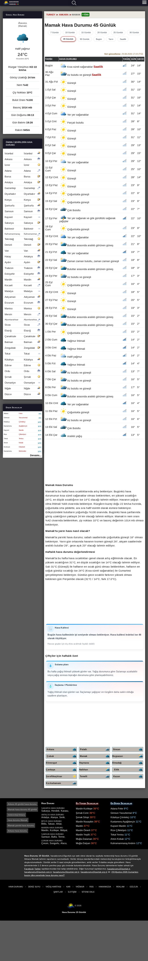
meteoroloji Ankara (16, 815)
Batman (18, 342)
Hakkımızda (105, 887)
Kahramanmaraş (22, 234)
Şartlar (58, 892)
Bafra (54, 837)
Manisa (18, 308)
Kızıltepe (54, 830)
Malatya (18, 291)
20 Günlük (102, 32)
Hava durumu (11, 3)
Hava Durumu (16, 887)
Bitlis (43, 824)
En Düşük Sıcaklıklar (121, 803)
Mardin (18, 279)
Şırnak (18, 377)
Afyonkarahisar (21, 320)
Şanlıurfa (19, 205)
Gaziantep (20, 188)
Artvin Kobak (117, 839)
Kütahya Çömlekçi (120, 817)
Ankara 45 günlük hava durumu (22, 804)
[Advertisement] (95, 461)
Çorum (44, 843)
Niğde (17, 388)
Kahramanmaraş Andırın (123, 843)
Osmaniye (20, 382)
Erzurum (19, 302)
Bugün (99, 39)
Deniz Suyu (34, 887)
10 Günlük (70, 32)
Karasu (64, 811)
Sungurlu (54, 843)
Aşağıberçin (23, 426)
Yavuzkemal (23, 417)
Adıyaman (20, 297)
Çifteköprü (22, 434)
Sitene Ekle (88, 892)
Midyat (63, 830)
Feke (20, 413)
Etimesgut (51, 763)
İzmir (17, 165)
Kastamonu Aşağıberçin (123, 821)
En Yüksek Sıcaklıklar (87, 803)
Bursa (17, 176)
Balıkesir (19, 228)
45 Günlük (68, 39)
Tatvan (51, 824)
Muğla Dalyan (83, 843)
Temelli (83, 776)
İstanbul (18, 153)
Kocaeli (18, 285)
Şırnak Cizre (82, 813)
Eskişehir (19, 274)
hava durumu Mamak (17, 820)
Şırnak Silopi (82, 817)
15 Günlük (86, 32)
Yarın (111, 39)
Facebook (29, 869)
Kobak (21, 443)
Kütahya (19, 359)
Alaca (63, 843)
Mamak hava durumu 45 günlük (22, 809)
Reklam (120, 887)
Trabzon (19, 268)
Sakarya (19, 223)
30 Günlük (134, 32)
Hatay (19, 256)
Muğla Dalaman (84, 839)
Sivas (17, 324)
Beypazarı (117, 756)
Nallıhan (83, 769)
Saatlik (123, 39)
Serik (62, 817)
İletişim (72, 892)
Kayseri (18, 217)
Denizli (18, 244)
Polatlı (83, 749)
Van (16, 250)
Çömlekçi (22, 422)
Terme (61, 837)
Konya (18, 199)
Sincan (116, 749)
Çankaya (50, 769)
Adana (18, 170)
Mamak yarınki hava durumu (21, 825)
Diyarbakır (20, 194)
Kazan (116, 776)
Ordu (17, 371)
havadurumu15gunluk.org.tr (94, 872)
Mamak (83, 756)
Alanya (54, 817)
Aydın (17, 262)
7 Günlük (54, 32)
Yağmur (80, 887)
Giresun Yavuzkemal (121, 813)
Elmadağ (117, 763)
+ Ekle (85, 14)
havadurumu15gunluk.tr (118, 869)
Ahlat (58, 824)
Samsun (19, 211)
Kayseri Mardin (118, 826)
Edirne (18, 365)
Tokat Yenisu (117, 834)
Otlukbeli (22, 447)
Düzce (18, 394)
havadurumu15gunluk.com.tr (38, 872)
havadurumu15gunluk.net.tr (66, 872)
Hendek (55, 811)
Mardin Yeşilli (83, 834)
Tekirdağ (19, 239)
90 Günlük (84, 39)
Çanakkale (20, 336)
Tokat (17, 353)
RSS (91, 887)
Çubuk (50, 756)
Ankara (50, 749)
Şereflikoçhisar (54, 776)
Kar (68, 887)
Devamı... (35, 455)
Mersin (18, 314)
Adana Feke (117, 808)
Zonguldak (20, 348)
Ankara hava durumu (17, 831)
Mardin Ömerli (83, 830)
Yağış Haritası (53, 887)
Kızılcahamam (53, 783)
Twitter (37, 869)
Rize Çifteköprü (118, 830)
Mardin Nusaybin (84, 821)
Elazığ (18, 330)
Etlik (116, 769)
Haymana (84, 763)
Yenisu (21, 438)
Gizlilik (134, 887)
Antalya (18, 182)
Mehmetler (22, 451)
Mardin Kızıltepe (84, 808)
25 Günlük (118, 32)
